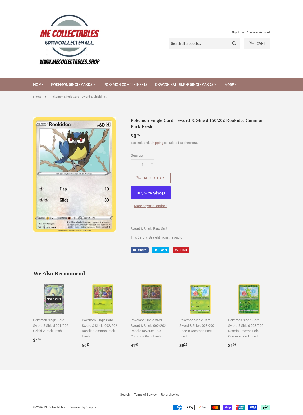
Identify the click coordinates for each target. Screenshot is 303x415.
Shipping (157, 143)
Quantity (137, 155)
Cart (260, 43)
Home (38, 85)
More (229, 85)
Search (125, 394)
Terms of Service (145, 394)
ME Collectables (54, 407)
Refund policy (170, 394)
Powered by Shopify (82, 407)
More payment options (150, 206)
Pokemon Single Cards (72, 85)
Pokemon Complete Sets (125, 85)
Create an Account (258, 32)
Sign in (236, 32)
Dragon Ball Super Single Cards (184, 85)
